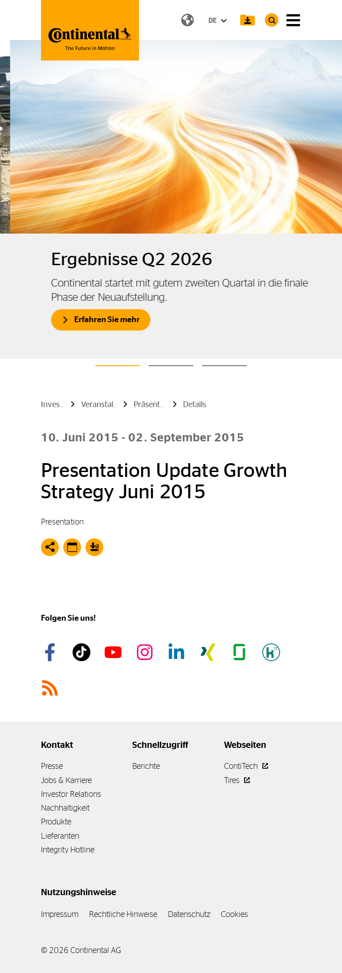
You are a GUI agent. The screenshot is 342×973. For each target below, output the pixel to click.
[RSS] (51, 688)
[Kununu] (272, 652)
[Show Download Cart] (247, 20)
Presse (52, 766)
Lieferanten (60, 836)
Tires (232, 780)
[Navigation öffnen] (293, 20)
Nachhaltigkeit (65, 807)
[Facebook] (51, 652)
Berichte (146, 766)
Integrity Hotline (67, 849)
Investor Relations (71, 794)
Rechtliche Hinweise (123, 914)
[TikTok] (83, 652)
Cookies (234, 914)
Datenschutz (189, 914)
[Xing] (209, 652)
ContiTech (242, 766)
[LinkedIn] (177, 652)
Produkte (56, 821)
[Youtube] (114, 652)
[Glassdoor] (241, 652)
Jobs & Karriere (66, 780)
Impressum (59, 914)
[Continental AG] (90, 30)
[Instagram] (146, 652)
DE (213, 20)
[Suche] (271, 20)
